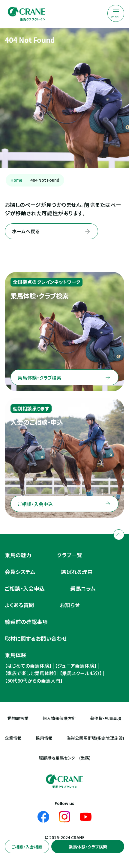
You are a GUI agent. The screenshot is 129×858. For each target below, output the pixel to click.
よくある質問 (19, 605)
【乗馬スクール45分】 (81, 673)
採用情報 (44, 738)
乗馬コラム (83, 588)
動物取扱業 (18, 718)
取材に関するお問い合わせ (36, 638)
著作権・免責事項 (106, 718)
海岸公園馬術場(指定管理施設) (95, 738)
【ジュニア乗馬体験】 (76, 666)
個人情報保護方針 (59, 718)
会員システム (20, 571)
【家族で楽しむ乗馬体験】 (30, 673)
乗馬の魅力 (18, 555)
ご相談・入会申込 (25, 588)
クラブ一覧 (69, 555)
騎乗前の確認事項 (26, 621)
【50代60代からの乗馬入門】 (34, 680)
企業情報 (13, 738)
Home (16, 180)
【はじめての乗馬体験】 (28, 666)
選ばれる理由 (77, 571)
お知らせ (70, 605)
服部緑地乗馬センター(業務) (65, 758)
